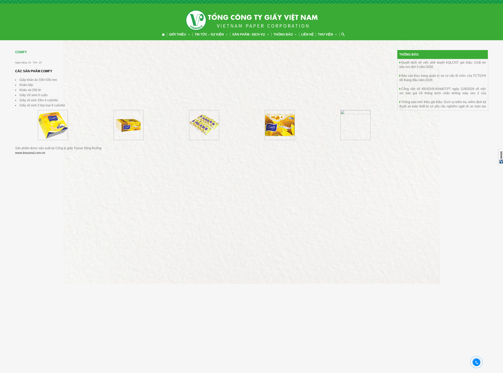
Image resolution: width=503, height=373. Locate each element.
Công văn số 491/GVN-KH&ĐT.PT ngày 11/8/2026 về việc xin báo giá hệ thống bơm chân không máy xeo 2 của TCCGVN (442, 93)
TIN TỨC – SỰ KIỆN (209, 34)
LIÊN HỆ (307, 34)
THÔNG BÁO (283, 34)
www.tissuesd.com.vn (30, 153)
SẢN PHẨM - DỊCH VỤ (248, 34)
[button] (188, 34)
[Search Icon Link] (343, 34)
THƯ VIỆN (325, 34)
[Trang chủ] (163, 35)
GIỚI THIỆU (177, 34)
